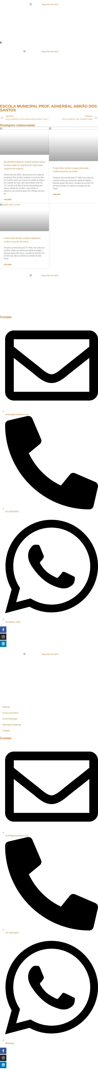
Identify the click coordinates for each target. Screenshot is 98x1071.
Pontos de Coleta (10, 713)
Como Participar (10, 719)
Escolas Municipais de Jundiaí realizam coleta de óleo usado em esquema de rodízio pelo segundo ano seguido (24, 165)
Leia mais (7, 199)
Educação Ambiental (12, 724)
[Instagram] (3, 636)
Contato (6, 730)
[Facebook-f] (3, 629)
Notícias (6, 707)
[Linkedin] (3, 644)
